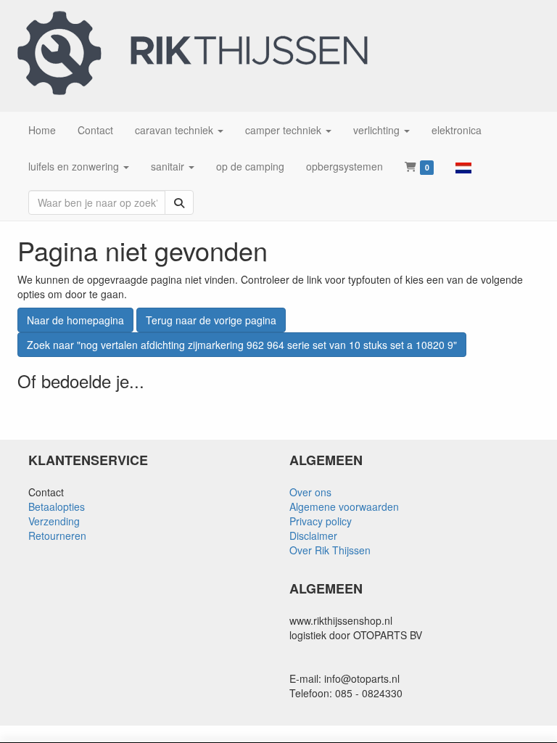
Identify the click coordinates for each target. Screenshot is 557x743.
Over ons (310, 492)
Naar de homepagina (75, 320)
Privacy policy (320, 521)
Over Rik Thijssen (330, 550)
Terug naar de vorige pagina (211, 320)
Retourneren (57, 535)
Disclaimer (313, 535)
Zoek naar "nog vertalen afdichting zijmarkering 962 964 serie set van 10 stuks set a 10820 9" (242, 344)
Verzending (54, 521)
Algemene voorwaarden (344, 506)
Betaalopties (56, 506)
